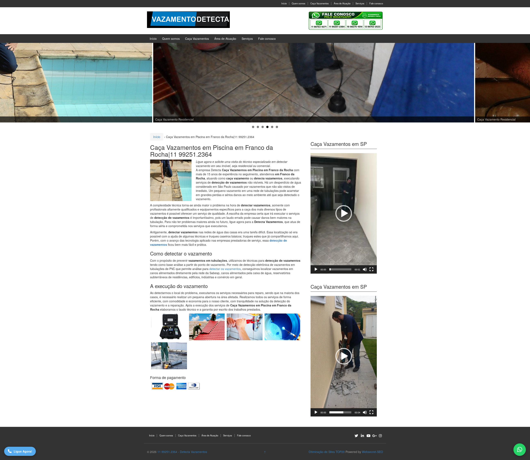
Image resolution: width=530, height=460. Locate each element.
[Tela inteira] (371, 269)
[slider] (340, 269)
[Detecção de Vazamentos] (207, 355)
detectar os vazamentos (225, 269)
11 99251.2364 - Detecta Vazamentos (182, 452)
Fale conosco (376, 3)
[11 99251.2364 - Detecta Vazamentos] (188, 19)
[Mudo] (365, 269)
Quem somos (298, 3)
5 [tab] (272, 127)
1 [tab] (253, 127)
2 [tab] (258, 127)
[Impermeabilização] (169, 355)
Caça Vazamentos (319, 3)
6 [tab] (277, 127)
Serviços (359, 3)
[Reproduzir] (316, 269)
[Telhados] (207, 327)
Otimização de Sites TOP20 (327, 452)
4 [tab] (267, 127)
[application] (344, 213)
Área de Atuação (342, 3)
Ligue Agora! (23, 451)
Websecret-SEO (372, 452)
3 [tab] (262, 127)
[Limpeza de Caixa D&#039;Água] (282, 327)
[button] (343, 213)
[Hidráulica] (245, 327)
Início (284, 3)
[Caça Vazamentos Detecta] (169, 327)
